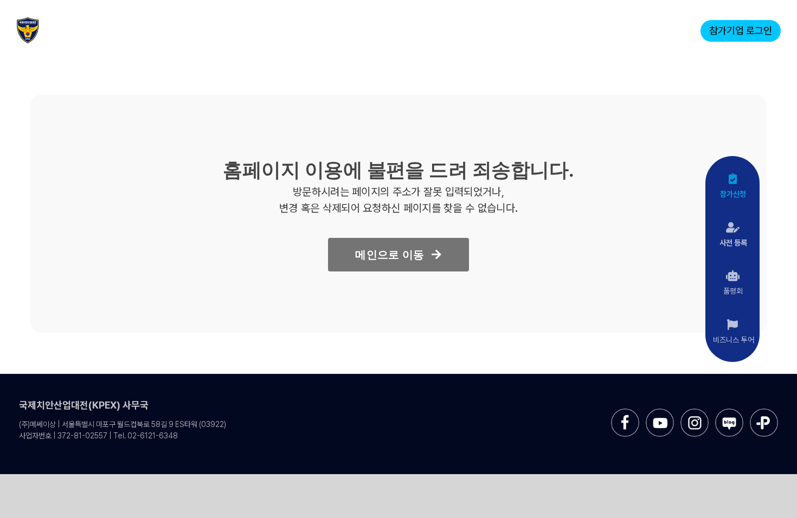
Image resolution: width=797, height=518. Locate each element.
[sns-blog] (729, 412)
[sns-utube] (660, 412)
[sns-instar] (694, 412)
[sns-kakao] (764, 412)
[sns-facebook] (625, 412)
